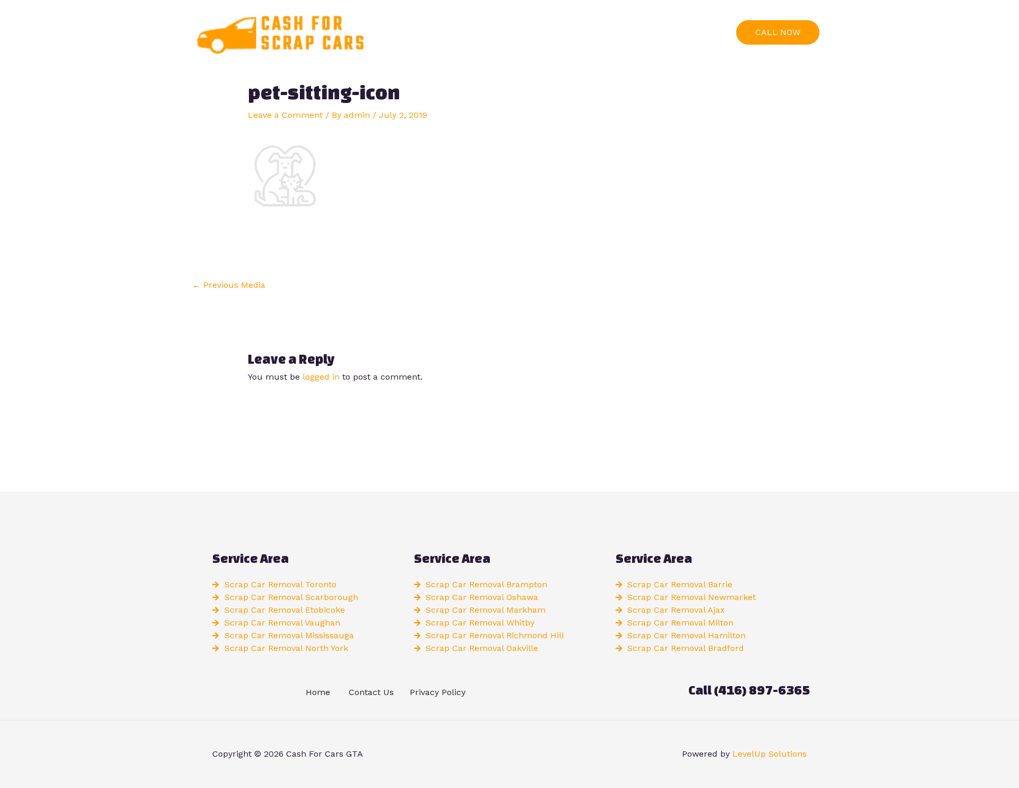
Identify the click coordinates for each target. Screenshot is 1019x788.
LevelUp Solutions (769, 754)
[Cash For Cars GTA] (278, 32)
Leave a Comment (285, 115)
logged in (321, 377)
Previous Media (228, 285)
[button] (777, 32)
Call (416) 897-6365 (749, 690)
